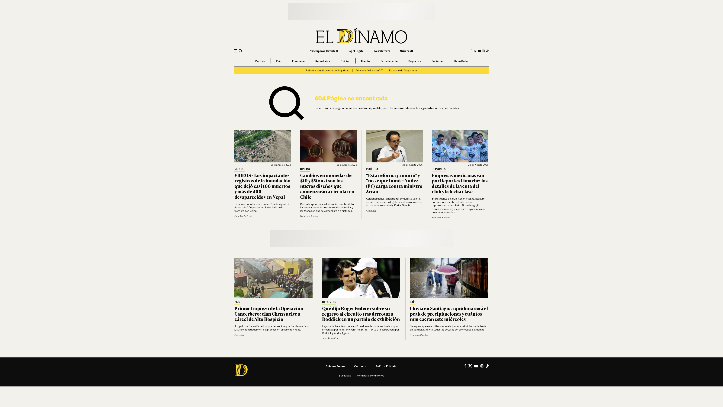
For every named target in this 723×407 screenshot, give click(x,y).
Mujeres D (406, 51)
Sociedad (438, 61)
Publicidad (345, 375)
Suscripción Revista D (324, 51)
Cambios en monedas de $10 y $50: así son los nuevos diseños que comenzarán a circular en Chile (327, 186)
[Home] (361, 36)
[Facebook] (471, 51)
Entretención (389, 61)
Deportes (414, 61)
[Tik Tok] (487, 366)
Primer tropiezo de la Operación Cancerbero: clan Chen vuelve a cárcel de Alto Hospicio (268, 313)
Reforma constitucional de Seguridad (327, 70)
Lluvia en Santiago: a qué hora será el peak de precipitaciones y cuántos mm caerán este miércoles (449, 313)
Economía (298, 61)
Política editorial (386, 366)
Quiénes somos (335, 366)
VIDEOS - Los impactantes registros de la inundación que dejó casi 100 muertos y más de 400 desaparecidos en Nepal (262, 186)
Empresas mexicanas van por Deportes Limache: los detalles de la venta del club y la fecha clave (460, 183)
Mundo (365, 61)
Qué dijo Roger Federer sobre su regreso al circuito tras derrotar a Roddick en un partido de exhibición (361, 313)
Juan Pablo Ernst (243, 216)
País (278, 61)
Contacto (360, 366)
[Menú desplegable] (235, 51)
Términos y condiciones (370, 375)
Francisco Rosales (309, 216)
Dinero (305, 169)
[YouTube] (479, 51)
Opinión (345, 61)
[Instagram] (483, 51)
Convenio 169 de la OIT (369, 70)
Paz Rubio (371, 210)
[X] (470, 365)
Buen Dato (461, 61)
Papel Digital (356, 51)
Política (260, 61)
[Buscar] (240, 51)
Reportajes (322, 61)
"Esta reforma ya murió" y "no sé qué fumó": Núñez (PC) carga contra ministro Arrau (394, 183)
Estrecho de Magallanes (403, 70)
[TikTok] (487, 51)
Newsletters (382, 51)
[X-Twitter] (474, 51)
